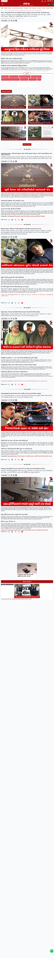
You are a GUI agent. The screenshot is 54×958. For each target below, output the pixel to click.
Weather (26, 8)
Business (39, 8)
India (30, 8)
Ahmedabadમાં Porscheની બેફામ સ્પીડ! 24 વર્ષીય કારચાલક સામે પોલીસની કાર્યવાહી (26, 216)
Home (2, 10)
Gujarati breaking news (25, 76)
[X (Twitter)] (13, 20)
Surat (39, 79)
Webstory (34, 8)
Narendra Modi (24, 79)
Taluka (9, 8)
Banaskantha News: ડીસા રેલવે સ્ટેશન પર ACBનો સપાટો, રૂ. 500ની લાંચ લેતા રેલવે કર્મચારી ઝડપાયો (29, 456)
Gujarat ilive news (14, 76)
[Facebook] (11, 20)
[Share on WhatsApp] (52, 951)
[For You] (45, 1)
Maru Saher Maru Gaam (17, 8)
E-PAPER (5, 1)
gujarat (6, 10)
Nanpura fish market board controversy (10, 79)
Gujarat (5, 8)
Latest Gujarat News (36, 76)
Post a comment (27, 144)
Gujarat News (5, 76)
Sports (51, 8)
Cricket (47, 8)
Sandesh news (33, 79)
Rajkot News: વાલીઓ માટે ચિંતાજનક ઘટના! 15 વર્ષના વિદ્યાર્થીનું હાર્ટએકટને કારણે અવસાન (27, 381)
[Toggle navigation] (2, 4)
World (43, 8)
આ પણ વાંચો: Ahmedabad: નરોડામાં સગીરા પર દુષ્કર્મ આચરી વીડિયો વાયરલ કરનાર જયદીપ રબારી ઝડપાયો (24, 530)
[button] (48, 1)
